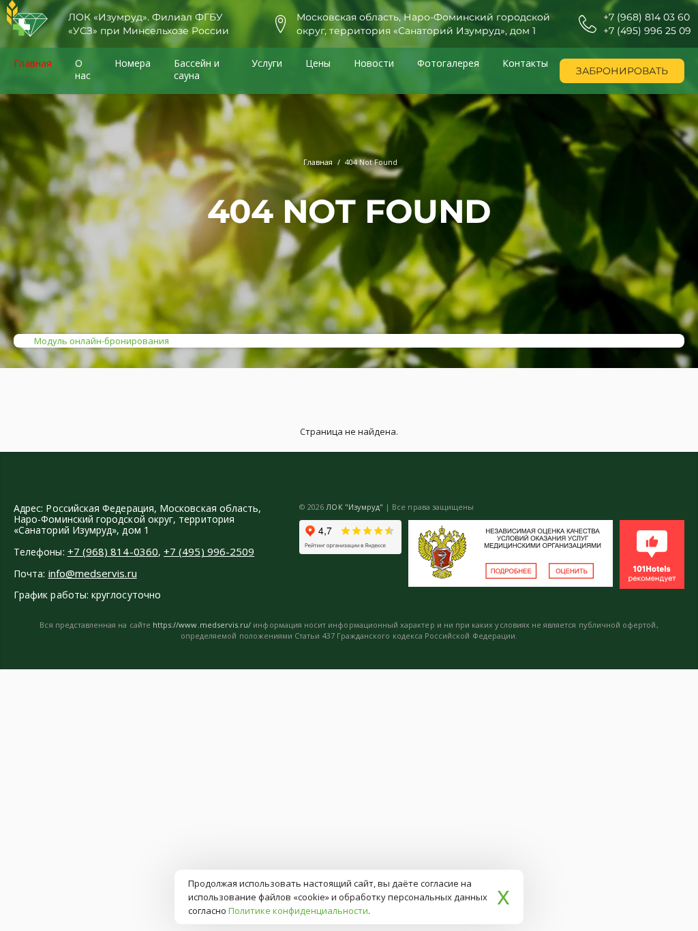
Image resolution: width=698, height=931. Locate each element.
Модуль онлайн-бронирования (101, 341)
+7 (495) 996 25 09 (647, 31)
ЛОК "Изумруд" (354, 507)
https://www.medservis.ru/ (202, 625)
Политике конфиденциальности (298, 910)
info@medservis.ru (92, 573)
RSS (670, 506)
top (670, 903)
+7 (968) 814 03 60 (646, 17)
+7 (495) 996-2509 (209, 551)
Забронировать (622, 71)
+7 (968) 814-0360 (112, 551)
